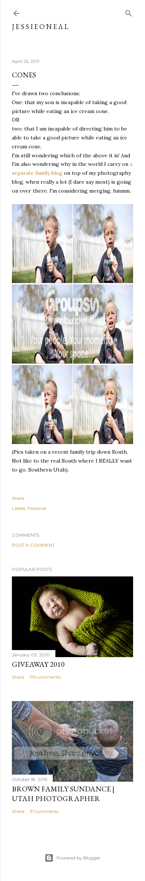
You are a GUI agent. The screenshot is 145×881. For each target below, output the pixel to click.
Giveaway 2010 (38, 664)
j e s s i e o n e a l (40, 26)
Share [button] (18, 498)
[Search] (128, 11)
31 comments (44, 811)
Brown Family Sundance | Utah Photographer (63, 793)
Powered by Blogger (78, 858)
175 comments (45, 677)
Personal (37, 508)
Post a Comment (33, 545)
